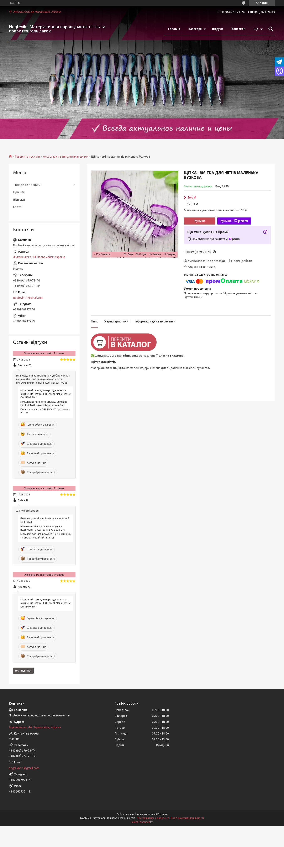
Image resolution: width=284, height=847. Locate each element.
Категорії (195, 29)
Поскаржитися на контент (153, 818)
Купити (199, 221)
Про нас (19, 192)
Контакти (238, 29)
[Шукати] (270, 29)
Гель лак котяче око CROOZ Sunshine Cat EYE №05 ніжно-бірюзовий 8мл (43, 403)
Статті (17, 207)
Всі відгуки (23, 670)
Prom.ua (162, 814)
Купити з (226, 221)
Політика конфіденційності (187, 818)
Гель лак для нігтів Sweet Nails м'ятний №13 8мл (44, 520)
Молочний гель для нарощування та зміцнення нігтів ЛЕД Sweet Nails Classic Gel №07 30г (45, 394)
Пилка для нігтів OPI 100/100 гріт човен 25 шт (45, 411)
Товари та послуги (27, 156)
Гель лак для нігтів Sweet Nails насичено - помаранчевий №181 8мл (45, 535)
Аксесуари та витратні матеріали (65, 156)
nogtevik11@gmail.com (28, 297)
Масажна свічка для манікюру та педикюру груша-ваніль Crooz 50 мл (43, 528)
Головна (174, 29)
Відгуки (217, 29)
